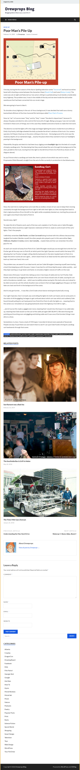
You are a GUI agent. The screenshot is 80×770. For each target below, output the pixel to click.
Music (7, 699)
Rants (7, 720)
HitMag (73, 767)
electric (47, 334)
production (13, 336)
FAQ (6, 667)
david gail (39, 334)
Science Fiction (10, 723)
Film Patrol (8, 670)
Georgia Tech (9, 674)
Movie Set (7, 27)
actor (24, 334)
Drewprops (21, 34)
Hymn (7, 688)
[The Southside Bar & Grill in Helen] (40, 459)
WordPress (9, 748)
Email (6, 611)
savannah (39, 336)
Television (48, 336)
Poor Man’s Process (56, 113)
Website (7, 621)
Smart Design (9, 734)
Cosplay (7, 653)
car (29, 334)
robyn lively (23, 336)
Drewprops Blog (19, 8)
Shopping (8, 730)
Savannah (57, 89)
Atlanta (7, 649)
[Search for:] (40, 636)
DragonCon (9, 656)
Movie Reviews (10, 692)
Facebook (8, 663)
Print (6, 716)
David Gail (49, 92)
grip (56, 334)
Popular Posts (10, 713)
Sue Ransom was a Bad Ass (14, 404)
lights (70, 334)
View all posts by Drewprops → (29, 548)
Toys (6, 741)
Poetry (7, 709)
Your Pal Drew (10, 752)
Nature (7, 702)
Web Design (9, 745)
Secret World (9, 727)
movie (6, 336)
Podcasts (8, 706)
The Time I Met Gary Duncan (15, 520)
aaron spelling (15, 334)
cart (33, 334)
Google (7, 677)
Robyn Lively (65, 92)
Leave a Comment (31, 34)
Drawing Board (10, 660)
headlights (63, 334)
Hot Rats (8, 681)
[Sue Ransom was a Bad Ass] (40, 402)
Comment (8, 574)
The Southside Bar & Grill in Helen (17, 461)
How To (7, 685)
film (52, 334)
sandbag (32, 336)
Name (6, 602)
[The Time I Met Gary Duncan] (40, 517)
